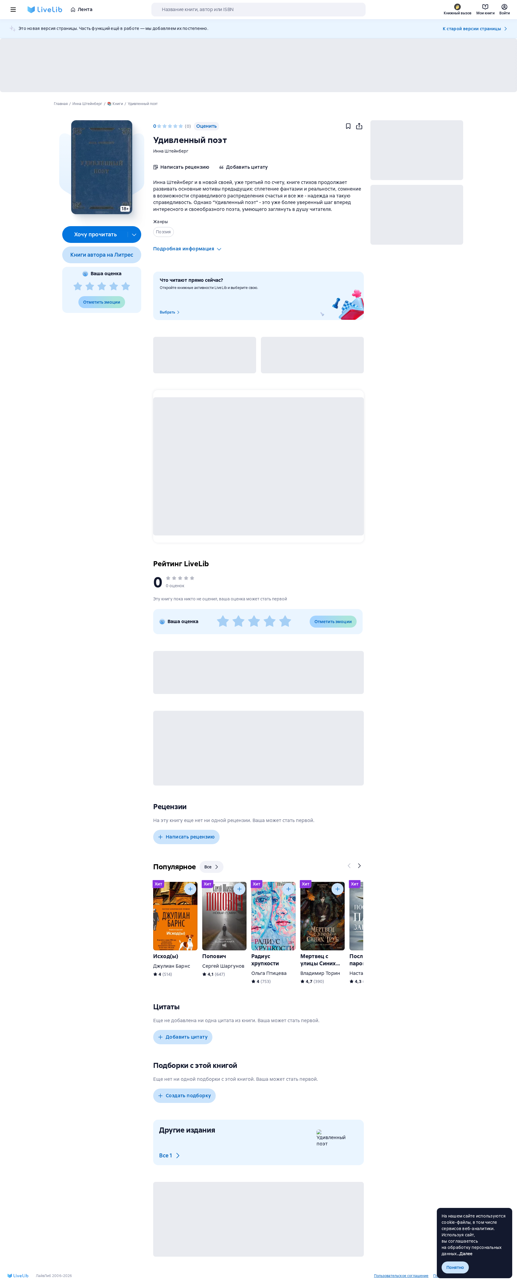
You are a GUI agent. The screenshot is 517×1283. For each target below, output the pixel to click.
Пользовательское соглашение (401, 1275)
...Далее (465, 1253)
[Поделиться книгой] (359, 126)
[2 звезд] (90, 286)
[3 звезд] (102, 286)
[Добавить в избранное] (348, 126)
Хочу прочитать (95, 234)
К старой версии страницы (472, 28)
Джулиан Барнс (171, 966)
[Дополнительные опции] (134, 234)
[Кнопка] (349, 865)
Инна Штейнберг (171, 151)
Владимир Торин (320, 973)
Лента (85, 9)
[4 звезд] (113, 286)
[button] (101, 167)
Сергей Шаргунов (223, 966)
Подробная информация (183, 249)
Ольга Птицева (269, 973)
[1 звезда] (78, 286)
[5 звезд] (125, 286)
